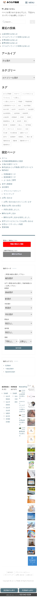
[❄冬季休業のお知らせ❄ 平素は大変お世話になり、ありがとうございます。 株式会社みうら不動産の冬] (31, 422)
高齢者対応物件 (10, 372)
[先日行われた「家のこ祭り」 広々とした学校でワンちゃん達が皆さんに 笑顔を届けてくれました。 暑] (31, 456)
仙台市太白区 (8, 409)
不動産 (20, 101)
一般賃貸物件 (9, 369)
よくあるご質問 (10, 180)
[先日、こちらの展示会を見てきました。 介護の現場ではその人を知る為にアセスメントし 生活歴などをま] (31, 473)
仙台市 (14, 109)
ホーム (4, 158)
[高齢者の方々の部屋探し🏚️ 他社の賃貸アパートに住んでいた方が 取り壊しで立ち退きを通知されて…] (31, 499)
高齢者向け (6, 144)
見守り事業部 (7, 184)
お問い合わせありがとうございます (17, 202)
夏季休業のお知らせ (10, 43)
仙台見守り (22, 109)
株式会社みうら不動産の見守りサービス (17, 167)
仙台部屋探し (7, 113)
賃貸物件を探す (9, 590)
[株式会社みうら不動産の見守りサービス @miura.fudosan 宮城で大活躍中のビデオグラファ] (31, 448)
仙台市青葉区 (8, 397)
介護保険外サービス (9, 105)
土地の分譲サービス (10, 164)
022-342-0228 (25, 595)
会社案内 (5, 187)
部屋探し (21, 137)
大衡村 (29, 117)
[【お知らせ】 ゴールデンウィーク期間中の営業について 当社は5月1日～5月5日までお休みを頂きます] (31, 491)
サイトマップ (9, 194)
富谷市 (19, 121)
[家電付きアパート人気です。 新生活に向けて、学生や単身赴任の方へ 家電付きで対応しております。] (31, 542)
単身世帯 (25, 113)
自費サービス (24, 133)
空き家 (5, 133)
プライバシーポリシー (12, 191)
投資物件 (13, 125)
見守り (5, 137)
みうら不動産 (7, 93)
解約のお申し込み (9, 213)
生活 (27, 129)
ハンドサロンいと (28, 93)
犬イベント (11, 129)
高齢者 (15, 140)
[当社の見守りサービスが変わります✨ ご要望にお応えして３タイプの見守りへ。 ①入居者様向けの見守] (31, 439)
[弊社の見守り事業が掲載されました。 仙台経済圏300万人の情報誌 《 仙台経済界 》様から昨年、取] (31, 534)
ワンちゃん (6, 97)
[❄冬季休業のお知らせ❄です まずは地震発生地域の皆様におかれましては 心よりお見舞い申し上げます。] (31, 388)
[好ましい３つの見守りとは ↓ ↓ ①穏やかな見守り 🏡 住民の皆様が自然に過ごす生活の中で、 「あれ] (31, 508)
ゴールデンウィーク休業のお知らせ (16, 37)
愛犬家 (5, 125)
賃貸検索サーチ (10, 177)
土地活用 (6, 117)
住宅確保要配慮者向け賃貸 (12, 161)
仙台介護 (6, 109)
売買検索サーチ (10, 174)
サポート (17, 93)
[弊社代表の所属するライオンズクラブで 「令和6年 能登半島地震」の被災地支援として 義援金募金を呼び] (31, 551)
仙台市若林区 (8, 403)
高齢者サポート (24, 140)
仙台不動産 (27, 105)
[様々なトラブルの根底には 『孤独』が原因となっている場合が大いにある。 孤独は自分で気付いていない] (31, 525)
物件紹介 (5, 170)
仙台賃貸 (31, 109)
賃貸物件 (13, 137)
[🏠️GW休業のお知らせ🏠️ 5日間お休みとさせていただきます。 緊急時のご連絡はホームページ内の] (31, 405)
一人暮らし (16, 97)
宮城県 (6, 393)
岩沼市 (8, 416)
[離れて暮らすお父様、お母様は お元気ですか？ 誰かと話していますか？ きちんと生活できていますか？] (31, 516)
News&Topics (24, 387)
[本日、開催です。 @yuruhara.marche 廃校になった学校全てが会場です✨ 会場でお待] (31, 465)
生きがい (20, 129)
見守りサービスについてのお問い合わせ (17, 221)
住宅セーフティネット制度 (12, 224)
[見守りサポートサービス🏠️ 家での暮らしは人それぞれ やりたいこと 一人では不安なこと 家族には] (31, 431)
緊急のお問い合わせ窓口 (11, 206)
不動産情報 (28, 101)
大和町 (22, 117)
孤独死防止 (6, 121)
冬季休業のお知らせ (10, 40)
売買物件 (14, 117)
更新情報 (5, 227)
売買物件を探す (27, 590)
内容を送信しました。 (12, 209)
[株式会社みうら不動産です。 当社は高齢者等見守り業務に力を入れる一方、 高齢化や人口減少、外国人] (31, 396)
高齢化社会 (6, 140)
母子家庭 (28, 125)
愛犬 (25, 121)
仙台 (19, 105)
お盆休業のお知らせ (10, 34)
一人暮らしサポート (9, 101)
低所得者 (17, 113)
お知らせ (29, 575)
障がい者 (29, 137)
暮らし (21, 125)
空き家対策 (13, 133)
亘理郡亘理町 (8, 420)
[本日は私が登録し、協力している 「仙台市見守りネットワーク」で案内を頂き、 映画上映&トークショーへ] (31, 482)
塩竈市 (8, 413)
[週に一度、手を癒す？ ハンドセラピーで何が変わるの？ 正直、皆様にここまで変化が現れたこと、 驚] (31, 413)
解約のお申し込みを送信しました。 (17, 217)
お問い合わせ (7, 198)
